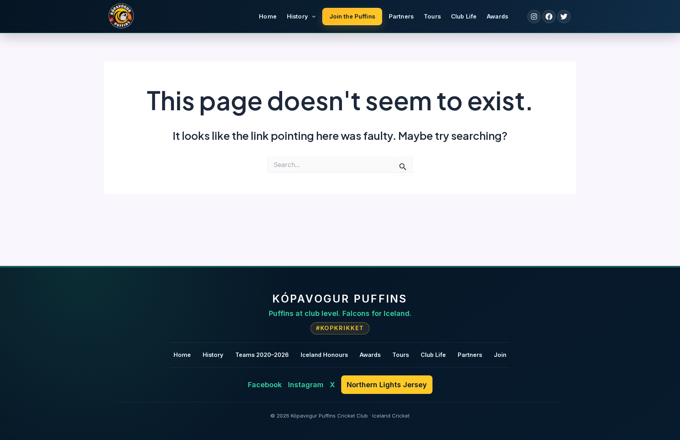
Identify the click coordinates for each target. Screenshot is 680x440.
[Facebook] (549, 16)
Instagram (305, 385)
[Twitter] (564, 16)
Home (268, 16)
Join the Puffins (352, 16)
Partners (401, 16)
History (297, 16)
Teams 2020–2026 (262, 354)
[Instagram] (534, 16)
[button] (312, 16)
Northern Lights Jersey (387, 385)
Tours (432, 16)
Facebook (265, 385)
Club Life (464, 16)
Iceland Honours (324, 354)
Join (500, 354)
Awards (497, 16)
